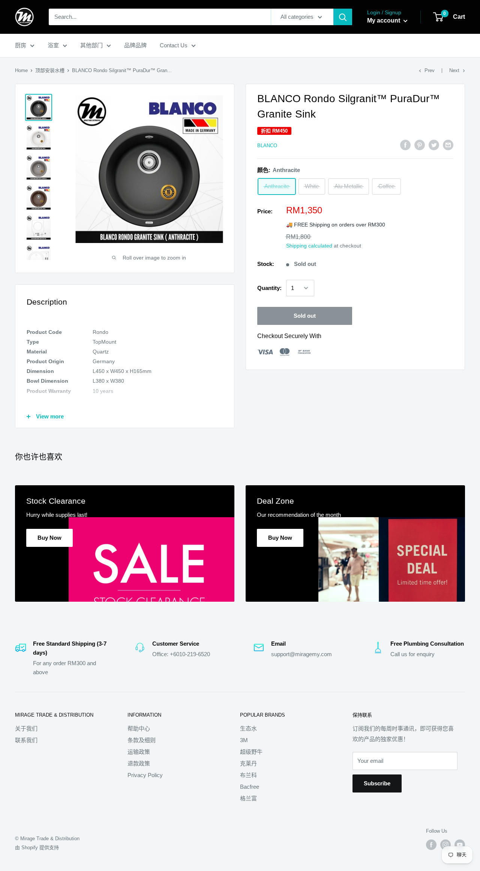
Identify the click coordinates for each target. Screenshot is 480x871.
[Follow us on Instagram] (445, 844)
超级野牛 (251, 752)
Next (454, 70)
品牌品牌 (135, 45)
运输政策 (139, 752)
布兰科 (248, 775)
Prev (429, 70)
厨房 (20, 45)
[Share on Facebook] (405, 144)
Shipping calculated (309, 246)
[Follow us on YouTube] (459, 844)
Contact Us (174, 45)
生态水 (248, 728)
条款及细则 (142, 740)
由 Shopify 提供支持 (37, 847)
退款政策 (139, 763)
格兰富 (248, 798)
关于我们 (26, 728)
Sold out (305, 315)
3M (244, 740)
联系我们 (26, 740)
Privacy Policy (145, 775)
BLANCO (267, 145)
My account (384, 20)
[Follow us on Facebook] (431, 844)
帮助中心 (139, 728)
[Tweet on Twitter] (434, 144)
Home (21, 70)
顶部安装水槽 (49, 70)
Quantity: (269, 288)
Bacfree (249, 786)
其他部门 (91, 45)
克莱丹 (248, 763)
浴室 (53, 45)
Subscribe (377, 783)
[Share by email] (448, 144)
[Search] (342, 17)
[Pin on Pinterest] (419, 144)
